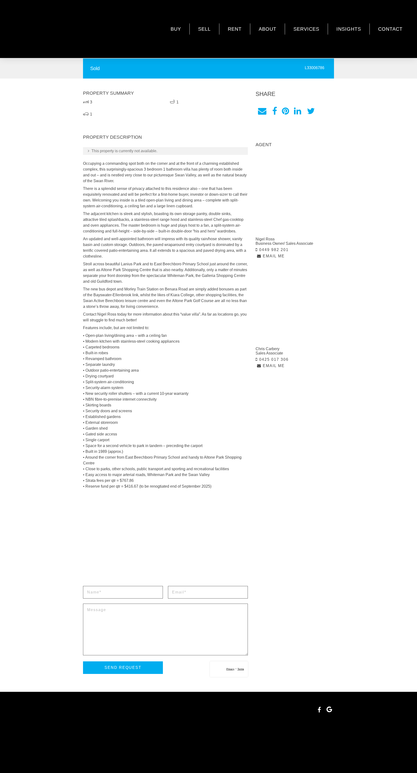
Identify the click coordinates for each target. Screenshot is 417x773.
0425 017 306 (273, 359)
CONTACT (390, 29)
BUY (176, 29)
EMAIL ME (273, 256)
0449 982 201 (273, 250)
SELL (204, 29)
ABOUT (267, 29)
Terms (240, 669)
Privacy (230, 669)
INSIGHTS (348, 29)
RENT (235, 29)
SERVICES (306, 29)
